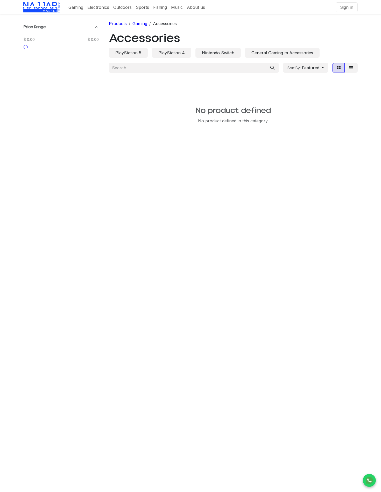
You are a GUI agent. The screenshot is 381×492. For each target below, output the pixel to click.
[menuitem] (75, 7)
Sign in (346, 7)
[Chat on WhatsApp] (369, 480)
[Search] (272, 68)
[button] (305, 68)
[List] (351, 68)
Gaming (139, 23)
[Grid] (338, 68)
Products (118, 23)
